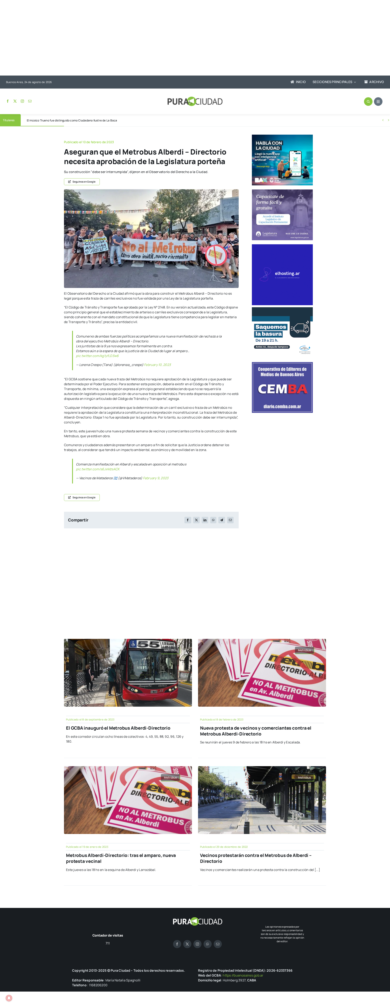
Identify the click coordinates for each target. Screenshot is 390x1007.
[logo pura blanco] (197, 918)
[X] (196, 520)
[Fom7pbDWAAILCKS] (151, 191)
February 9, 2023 (156, 478)
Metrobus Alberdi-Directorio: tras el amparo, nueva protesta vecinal (121, 858)
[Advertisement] (191, 38)
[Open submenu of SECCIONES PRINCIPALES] (354, 82)
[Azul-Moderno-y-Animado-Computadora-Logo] (282, 246)
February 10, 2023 (157, 364)
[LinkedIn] (205, 520)
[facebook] (7, 101)
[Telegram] (221, 520)
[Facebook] (187, 520)
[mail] (29, 101)
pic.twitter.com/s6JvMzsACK (97, 469)
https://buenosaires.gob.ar (243, 975)
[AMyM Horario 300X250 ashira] (282, 309)
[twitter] (15, 101)
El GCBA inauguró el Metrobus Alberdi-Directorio (118, 728)
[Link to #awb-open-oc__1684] (378, 101)
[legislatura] (282, 191)
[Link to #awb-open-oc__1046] (368, 101)
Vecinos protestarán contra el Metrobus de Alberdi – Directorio (256, 858)
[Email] (230, 520)
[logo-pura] (195, 98)
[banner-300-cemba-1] (282, 363)
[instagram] (22, 101)
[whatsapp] (208, 944)
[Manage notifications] (9, 998)
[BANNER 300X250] (282, 136)
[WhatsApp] (213, 520)
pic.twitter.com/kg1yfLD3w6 (97, 356)
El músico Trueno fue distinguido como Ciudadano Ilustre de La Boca (72, 120)
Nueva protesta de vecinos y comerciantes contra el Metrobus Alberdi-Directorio (255, 731)
